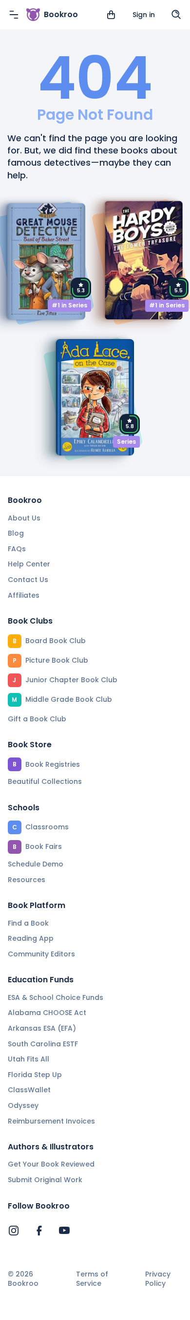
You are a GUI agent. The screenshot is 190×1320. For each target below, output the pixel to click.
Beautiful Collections (45, 781)
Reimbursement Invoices (51, 1121)
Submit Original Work (45, 1180)
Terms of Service (92, 1279)
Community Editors (41, 954)
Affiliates (23, 595)
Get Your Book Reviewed (51, 1164)
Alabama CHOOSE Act (47, 1012)
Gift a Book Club (37, 719)
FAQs (17, 549)
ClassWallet (29, 1090)
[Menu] (13, 14)
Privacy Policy (158, 1279)
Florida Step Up (35, 1075)
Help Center (29, 564)
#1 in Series (69, 305)
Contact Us (28, 579)
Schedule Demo (35, 864)
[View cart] (111, 14)
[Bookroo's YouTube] (64, 1230)
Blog (16, 533)
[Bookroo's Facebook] (39, 1230)
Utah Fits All (28, 1059)
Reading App (31, 938)
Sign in (144, 15)
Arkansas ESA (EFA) (42, 1028)
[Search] (176, 14)
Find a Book (28, 923)
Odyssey (23, 1105)
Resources (26, 880)
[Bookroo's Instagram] (13, 1230)
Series (126, 441)
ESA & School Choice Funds (55, 997)
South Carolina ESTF (43, 1044)
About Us (24, 518)
